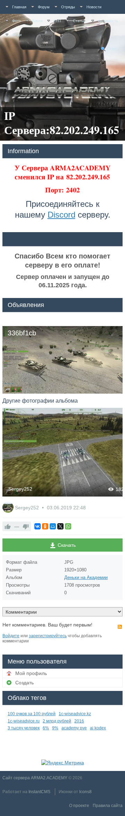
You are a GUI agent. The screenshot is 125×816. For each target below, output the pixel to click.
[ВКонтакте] (37, 526)
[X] (60, 526)
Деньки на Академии (86, 577)
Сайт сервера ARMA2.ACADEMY (34, 777)
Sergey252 (20, 489)
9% (55, 728)
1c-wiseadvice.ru (24, 721)
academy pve (74, 728)
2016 (79, 721)
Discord (61, 214)
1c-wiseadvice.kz (75, 713)
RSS (120, 627)
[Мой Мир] (53, 526)
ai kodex (98, 728)
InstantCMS (39, 791)
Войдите (10, 635)
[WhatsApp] (68, 526)
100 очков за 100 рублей (32, 713)
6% (46, 728)
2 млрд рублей (57, 721)
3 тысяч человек (24, 728)
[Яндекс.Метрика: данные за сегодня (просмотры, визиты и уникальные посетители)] (62, 763)
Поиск (113, 48)
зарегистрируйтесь (48, 635)
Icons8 (85, 791)
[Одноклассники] (45, 526)
